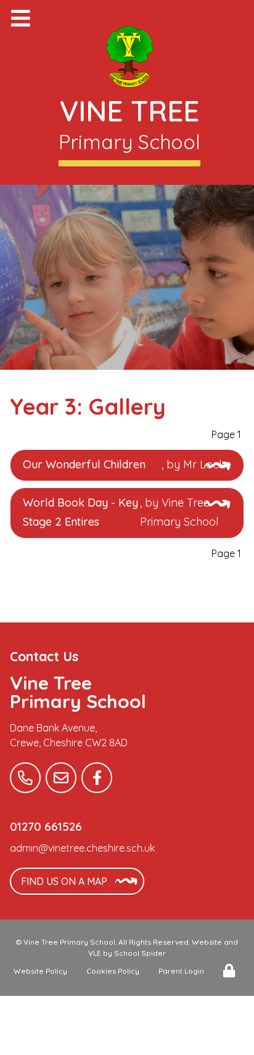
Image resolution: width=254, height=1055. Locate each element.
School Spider (140, 953)
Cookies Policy (112, 971)
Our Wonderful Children (84, 464)
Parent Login (181, 971)
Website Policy (40, 971)
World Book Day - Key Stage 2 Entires (80, 512)
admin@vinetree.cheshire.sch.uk (82, 848)
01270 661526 (46, 826)
